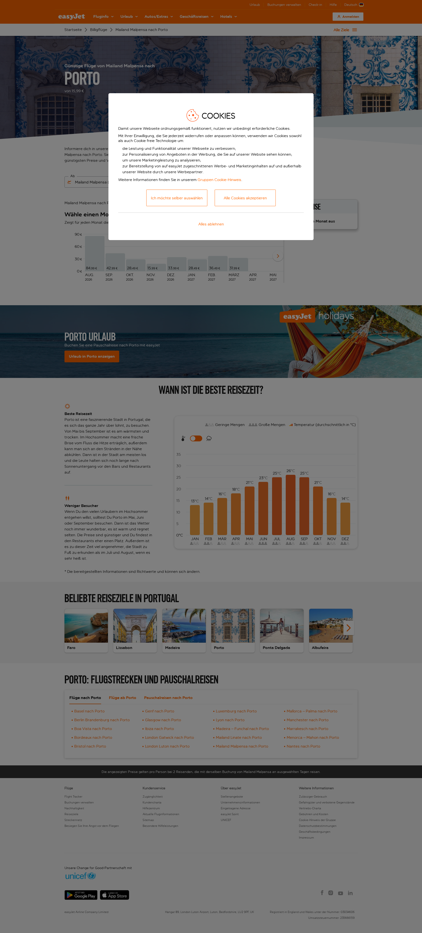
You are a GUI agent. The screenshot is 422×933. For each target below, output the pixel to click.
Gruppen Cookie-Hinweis (219, 179)
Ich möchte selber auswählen (177, 198)
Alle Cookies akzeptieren (245, 198)
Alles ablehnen (211, 224)
